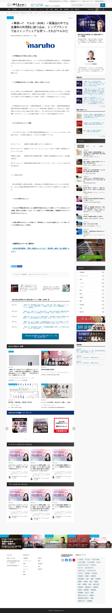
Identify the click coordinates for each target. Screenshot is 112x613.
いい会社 (80, 559)
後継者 (80, 581)
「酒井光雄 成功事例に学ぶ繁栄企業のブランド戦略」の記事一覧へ (40, 336)
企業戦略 (14, 9)
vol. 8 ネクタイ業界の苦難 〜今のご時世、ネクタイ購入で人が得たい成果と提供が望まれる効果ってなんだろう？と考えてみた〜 (40, 467)
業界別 (56, 9)
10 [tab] (48, 439)
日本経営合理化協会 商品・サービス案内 (58, 1)
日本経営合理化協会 (100, 1)
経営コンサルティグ (88, 1)
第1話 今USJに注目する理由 (90, 223)
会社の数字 (81, 578)
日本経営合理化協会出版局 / (89, 183)
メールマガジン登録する (91, 257)
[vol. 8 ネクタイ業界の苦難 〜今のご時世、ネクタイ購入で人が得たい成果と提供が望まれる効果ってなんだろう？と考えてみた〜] (40, 455)
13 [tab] (55, 439)
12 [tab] (53, 439)
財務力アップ (81, 601)
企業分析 (93, 576)
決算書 (84, 584)
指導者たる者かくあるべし (49, 405)
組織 (51, 9)
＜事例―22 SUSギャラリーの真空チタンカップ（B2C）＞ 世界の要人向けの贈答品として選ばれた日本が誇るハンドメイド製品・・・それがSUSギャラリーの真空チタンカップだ (23, 372)
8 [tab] (43, 439)
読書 (92, 592)
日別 (81, 146)
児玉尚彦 (98, 578)
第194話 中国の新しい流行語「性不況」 (20, 402)
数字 (47, 9)
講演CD (92, 595)
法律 (90, 584)
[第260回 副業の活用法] (56, 358)
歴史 (79, 584)
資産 (30, 9)
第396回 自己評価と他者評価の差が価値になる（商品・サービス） (94, 199)
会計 (87, 578)
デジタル (93, 565)
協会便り (77, 9)
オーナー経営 (81, 562)
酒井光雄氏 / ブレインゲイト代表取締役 (18, 380)
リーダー (35, 9)
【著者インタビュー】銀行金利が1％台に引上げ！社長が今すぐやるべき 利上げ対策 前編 (94, 180)
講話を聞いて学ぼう (83, 598)
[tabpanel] (19, 426)
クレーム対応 (90, 562)
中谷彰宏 (80, 576)
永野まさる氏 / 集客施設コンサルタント (92, 226)
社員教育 (95, 587)
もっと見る (102, 106)
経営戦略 (80, 592)
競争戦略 (86, 589)
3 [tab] (30, 439)
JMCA (55, 610)
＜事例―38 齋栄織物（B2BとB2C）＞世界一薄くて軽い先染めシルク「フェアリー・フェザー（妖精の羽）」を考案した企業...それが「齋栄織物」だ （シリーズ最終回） (94, 208)
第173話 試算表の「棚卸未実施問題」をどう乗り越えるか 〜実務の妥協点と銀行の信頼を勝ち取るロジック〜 (94, 154)
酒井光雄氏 (24, 274)
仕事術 (87, 576)
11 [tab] (50, 439)
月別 (87, 146)
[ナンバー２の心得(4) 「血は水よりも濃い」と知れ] (56, 390)
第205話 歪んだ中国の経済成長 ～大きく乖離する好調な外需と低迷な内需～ (94, 170)
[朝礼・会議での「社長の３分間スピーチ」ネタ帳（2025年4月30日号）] (11, 542)
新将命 (96, 581)
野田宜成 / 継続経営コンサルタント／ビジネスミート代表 (94, 193)
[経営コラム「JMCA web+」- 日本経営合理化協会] (18, 5)
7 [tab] (40, 439)
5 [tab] (35, 439)
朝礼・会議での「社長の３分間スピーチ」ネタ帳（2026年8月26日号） (94, 162)
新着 (9, 9)
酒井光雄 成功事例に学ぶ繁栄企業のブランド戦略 (23, 35)
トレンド (41, 9)
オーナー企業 (95, 559)
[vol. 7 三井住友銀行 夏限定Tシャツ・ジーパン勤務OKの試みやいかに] (62, 455)
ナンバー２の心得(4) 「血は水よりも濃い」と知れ (56, 402)
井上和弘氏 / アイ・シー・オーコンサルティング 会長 (94, 235)
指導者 (85, 581)
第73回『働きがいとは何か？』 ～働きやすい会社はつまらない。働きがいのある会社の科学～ (94, 189)
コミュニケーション (83, 565)
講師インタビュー (82, 595)
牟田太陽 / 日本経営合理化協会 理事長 (50, 374)
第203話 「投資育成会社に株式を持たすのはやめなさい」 (93, 232)
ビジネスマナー (89, 567)
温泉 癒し (96, 584)
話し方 (87, 592)
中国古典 (87, 573)
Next (73, 428)
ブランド (10, 17)
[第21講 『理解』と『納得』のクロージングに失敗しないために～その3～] (101, 541)
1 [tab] (25, 439)
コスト (98, 562)
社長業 (80, 589)
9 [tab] (45, 439)
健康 (92, 578)
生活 (72, 9)
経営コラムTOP (11, 558)
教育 (61, 9)
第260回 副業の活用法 (47, 369)
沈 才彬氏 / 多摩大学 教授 (14, 407)
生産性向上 (88, 587)
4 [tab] (33, 439)
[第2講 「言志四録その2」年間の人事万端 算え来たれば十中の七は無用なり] (78, 541)
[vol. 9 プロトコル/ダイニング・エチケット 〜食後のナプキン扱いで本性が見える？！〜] (18, 455)
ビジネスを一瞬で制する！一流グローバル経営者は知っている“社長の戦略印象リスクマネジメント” (19, 473)
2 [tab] (28, 439)
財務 (92, 598)
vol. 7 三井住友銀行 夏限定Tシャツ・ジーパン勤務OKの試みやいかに (61, 467)
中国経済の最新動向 (15, 405)
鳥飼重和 (89, 601)
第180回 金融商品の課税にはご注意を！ (93, 216)
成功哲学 (66, 9)
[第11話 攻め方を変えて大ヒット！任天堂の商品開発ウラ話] (56, 541)
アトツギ (87, 559)
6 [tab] (38, 439)
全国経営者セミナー (75, 1)
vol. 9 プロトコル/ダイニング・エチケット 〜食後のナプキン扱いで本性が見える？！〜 (18, 467)
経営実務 (93, 589)
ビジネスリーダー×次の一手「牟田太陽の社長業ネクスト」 (57, 372)
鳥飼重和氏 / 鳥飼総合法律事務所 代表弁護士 (93, 218)
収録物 (101, 146)
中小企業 (94, 573)
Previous (7, 428)
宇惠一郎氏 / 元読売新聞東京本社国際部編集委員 (53, 407)
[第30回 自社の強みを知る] (33, 541)
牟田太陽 (80, 587)
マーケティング (23, 9)
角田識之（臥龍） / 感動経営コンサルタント (93, 165)
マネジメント (81, 570)
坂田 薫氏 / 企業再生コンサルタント (91, 156)
